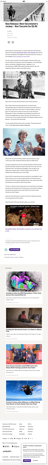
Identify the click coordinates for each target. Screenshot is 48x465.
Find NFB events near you (8, 429)
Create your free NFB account (9, 424)
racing (32, 241)
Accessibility (5, 457)
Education (30, 431)
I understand (27, 460)
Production (30, 426)
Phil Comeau (23, 241)
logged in (12, 257)
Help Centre (22, 426)
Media (20, 431)
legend (19, 241)
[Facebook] (8, 42)
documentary (8, 241)
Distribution (30, 429)
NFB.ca (29, 424)
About (20, 424)
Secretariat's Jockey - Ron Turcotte (17, 242)
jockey (15, 241)
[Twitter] (12, 42)
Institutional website (14, 457)
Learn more (35, 460)
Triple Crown (27, 242)
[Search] (47, 1)
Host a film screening (7, 434)
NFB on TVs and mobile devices (9, 443)
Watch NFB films (6, 426)
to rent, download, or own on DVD (21, 56)
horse (12, 241)
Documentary (10, 33)
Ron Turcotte (36, 241)
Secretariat (7, 242)
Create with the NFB (7, 431)
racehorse (29, 241)
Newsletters (22, 434)
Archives (30, 434)
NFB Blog (4, 1)
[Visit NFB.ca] (26, 1)
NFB (10, 31)
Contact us (21, 429)
